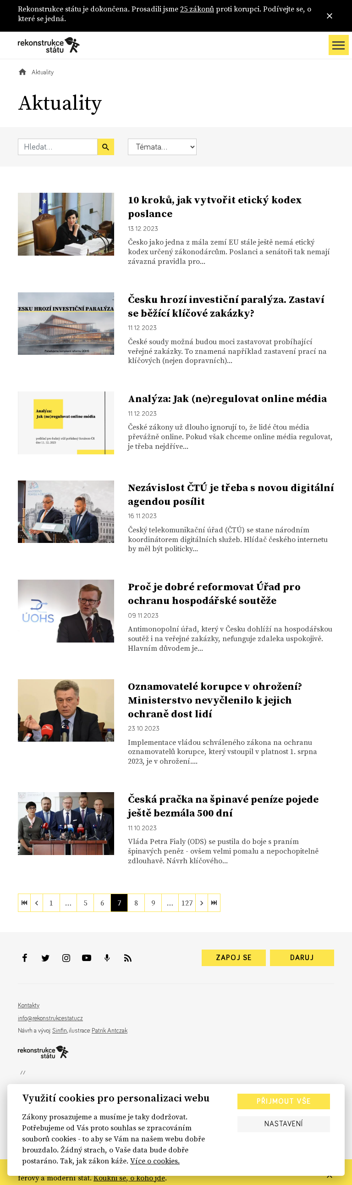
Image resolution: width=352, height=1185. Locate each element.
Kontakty (28, 1005)
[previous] (37, 902)
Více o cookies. (155, 1161)
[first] (24, 902)
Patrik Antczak (109, 1031)
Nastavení (283, 1124)
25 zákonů (197, 9)
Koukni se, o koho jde (129, 1178)
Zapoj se (234, 957)
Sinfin (59, 1031)
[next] (202, 902)
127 (187, 903)
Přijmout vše (284, 1101)
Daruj (302, 957)
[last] (214, 902)
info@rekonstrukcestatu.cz (50, 1018)
